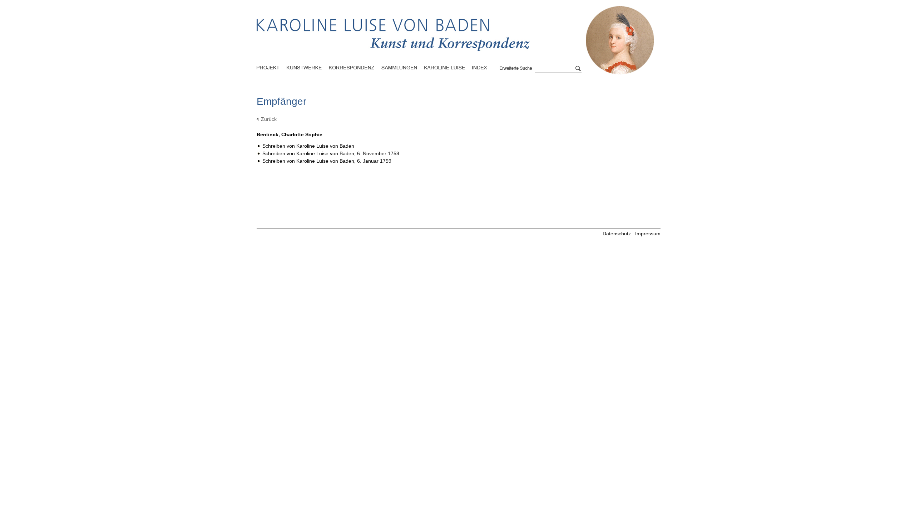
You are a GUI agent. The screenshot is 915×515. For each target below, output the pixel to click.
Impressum (648, 233)
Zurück (269, 119)
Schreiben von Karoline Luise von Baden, (330, 153)
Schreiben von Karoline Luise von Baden (308, 146)
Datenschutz (617, 233)
